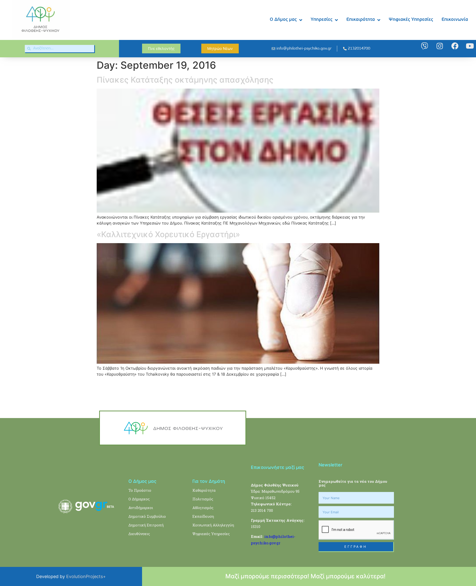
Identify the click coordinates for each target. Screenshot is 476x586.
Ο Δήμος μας (283, 19)
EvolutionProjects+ (86, 576)
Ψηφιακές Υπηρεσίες (411, 19)
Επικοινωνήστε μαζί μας (277, 467)
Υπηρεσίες (321, 19)
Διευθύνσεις (139, 533)
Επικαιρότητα (360, 19)
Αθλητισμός (202, 507)
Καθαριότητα (204, 490)
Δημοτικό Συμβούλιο (147, 516)
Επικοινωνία (455, 19)
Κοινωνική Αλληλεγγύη (213, 524)
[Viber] (424, 46)
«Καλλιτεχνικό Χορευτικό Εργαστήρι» (168, 234)
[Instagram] (439, 46)
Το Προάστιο (139, 490)
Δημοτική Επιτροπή (146, 524)
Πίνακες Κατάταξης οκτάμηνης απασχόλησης (185, 80)
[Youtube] (470, 46)
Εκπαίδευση (203, 516)
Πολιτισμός (202, 498)
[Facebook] (454, 46)
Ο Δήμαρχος (139, 498)
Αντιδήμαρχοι (140, 507)
